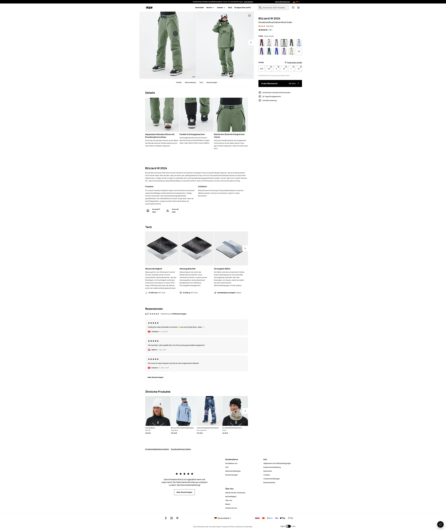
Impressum (267, 471)
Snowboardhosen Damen (181, 449)
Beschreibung (190, 82)
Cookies (266, 475)
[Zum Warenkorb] (298, 7)
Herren (209, 7)
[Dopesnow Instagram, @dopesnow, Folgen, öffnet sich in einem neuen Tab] (171, 518)
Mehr (154, 212)
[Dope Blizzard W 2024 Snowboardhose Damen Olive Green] (291, 43)
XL (300, 69)
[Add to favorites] (249, 15)
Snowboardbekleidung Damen (157, 449)
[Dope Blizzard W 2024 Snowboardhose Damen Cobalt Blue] (276, 51)
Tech (201, 82)
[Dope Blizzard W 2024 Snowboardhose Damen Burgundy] (261, 43)
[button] (287, 526)
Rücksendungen (231, 475)
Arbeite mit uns (231, 508)
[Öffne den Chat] (440, 524)
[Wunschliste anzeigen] (293, 7)
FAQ (226, 467)
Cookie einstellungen (271, 479)
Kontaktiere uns (231, 463)
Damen (220, 7)
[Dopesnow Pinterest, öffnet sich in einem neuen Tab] (177, 518)
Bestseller (199, 7)
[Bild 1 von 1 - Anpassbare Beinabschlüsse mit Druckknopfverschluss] (162, 115)
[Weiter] (245, 248)
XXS (261, 69)
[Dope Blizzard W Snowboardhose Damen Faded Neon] (291, 51)
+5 (299, 51)
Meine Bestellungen (282, 2)
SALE (230, 7)
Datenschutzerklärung (272, 467)
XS (270, 69)
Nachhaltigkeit (230, 496)
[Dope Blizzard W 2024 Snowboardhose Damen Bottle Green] (269, 51)
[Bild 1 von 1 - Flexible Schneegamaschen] (197, 115)
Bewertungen (212, 82)
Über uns (228, 500)
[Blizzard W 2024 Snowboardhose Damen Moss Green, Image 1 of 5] (168, 45)
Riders (227, 504)
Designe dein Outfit (242, 7)
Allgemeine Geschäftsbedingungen (277, 463)
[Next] (251, 42)
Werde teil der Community (235, 493)
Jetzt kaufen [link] (248, 2)
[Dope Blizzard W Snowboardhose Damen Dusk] (261, 51)
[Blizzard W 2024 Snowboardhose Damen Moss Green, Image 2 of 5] (225, 45)
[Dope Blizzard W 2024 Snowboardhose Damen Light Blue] (299, 43)
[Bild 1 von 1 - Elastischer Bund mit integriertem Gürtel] (231, 115)
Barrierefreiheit (269, 482)
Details (179, 82)
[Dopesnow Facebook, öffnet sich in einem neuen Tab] (166, 518)
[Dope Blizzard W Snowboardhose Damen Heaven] (284, 51)
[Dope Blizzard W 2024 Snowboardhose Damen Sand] (269, 43)
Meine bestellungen (233, 471)
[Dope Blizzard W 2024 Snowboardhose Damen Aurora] (276, 43)
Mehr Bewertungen (155, 377)
